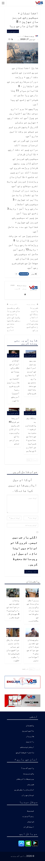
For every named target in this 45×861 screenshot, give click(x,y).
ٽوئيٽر (30, 822)
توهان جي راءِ (28, 795)
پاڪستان (30, 726)
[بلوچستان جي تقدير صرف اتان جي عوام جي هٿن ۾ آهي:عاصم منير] (32, 632)
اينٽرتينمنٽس (27, 747)
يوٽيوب (28, 815)
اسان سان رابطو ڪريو (24, 790)
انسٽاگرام (29, 827)
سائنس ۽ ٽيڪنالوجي (25, 753)
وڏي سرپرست (28, 774)
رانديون (30, 742)
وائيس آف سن (28, 768)
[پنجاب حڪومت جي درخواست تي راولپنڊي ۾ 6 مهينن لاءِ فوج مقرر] (12, 592)
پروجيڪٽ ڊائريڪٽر (25, 779)
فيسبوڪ (30, 811)
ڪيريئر (30, 784)
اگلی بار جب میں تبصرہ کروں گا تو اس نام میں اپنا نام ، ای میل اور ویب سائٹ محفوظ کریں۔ (24, 550)
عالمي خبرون (13, 31)
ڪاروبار (30, 736)
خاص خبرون (30, 355)
